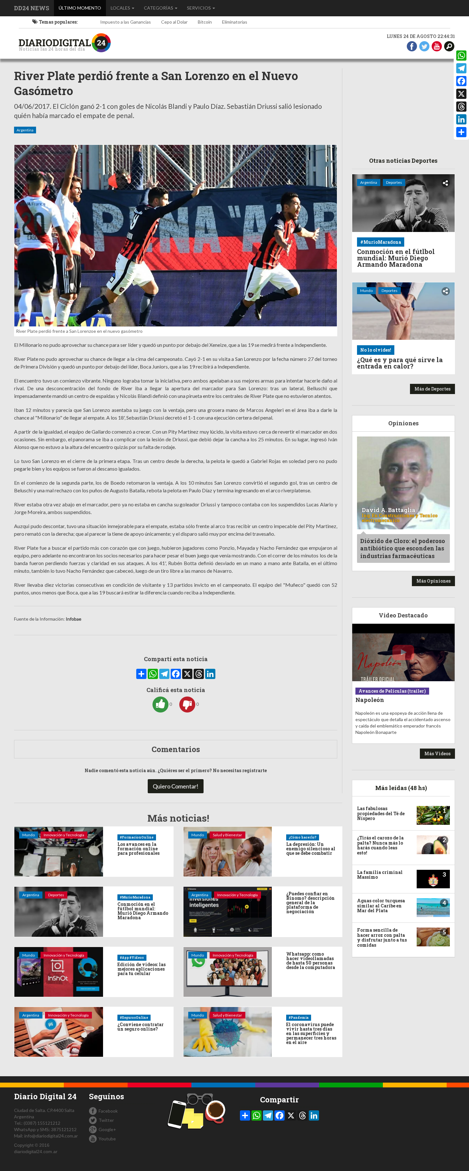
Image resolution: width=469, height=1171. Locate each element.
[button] (449, 45)
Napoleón (369, 700)
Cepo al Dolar (174, 22)
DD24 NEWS (31, 8)
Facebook (108, 1111)
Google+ (107, 1129)
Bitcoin (205, 22)
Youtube (107, 1138)
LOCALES (121, 8)
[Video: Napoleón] (403, 653)
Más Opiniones (433, 581)
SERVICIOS (199, 8)
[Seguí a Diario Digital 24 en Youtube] (437, 45)
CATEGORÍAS (159, 8)
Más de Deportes (432, 389)
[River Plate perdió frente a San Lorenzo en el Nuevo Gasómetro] (175, 235)
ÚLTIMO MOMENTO (82, 8)
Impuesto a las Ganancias (125, 22)
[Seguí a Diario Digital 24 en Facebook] (412, 45)
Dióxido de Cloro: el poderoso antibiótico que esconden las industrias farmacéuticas (402, 548)
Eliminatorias (234, 22)
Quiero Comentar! (175, 786)
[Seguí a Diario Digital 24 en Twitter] (424, 45)
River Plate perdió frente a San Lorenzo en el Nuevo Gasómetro (156, 83)
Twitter (106, 1120)
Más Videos (437, 753)
